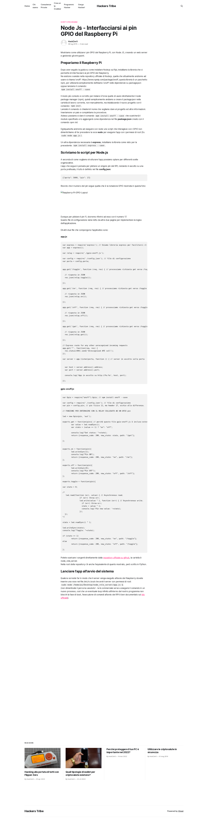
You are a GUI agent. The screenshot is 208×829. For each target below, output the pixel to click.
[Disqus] (104, 635)
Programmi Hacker (69, 6)
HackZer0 (73, 41)
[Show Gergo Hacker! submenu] (85, 6)
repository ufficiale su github (116, 557)
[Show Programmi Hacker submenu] (74, 6)
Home (27, 6)
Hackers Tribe (106, 6)
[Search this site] (182, 6)
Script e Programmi (69, 22)
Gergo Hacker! (81, 6)
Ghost (180, 811)
